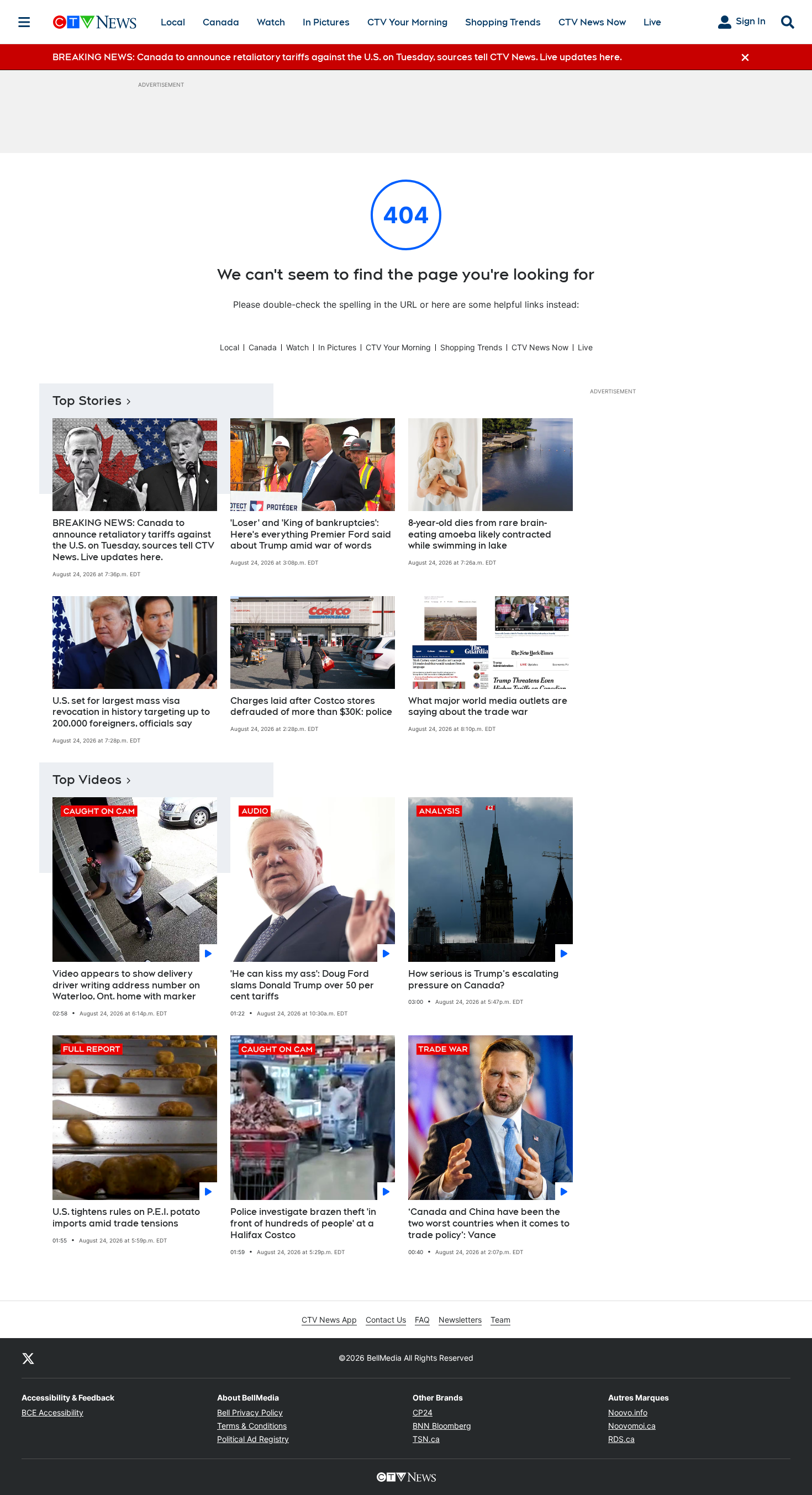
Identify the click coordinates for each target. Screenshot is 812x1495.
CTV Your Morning (407, 22)
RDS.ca (621, 1439)
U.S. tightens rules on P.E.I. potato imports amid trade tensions (126, 1218)
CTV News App (329, 1319)
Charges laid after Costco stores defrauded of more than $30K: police (311, 707)
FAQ (422, 1319)
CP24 (423, 1412)
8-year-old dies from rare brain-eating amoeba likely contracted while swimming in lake (479, 534)
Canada (221, 22)
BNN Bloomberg (442, 1425)
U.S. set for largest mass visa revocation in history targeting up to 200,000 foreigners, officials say (131, 712)
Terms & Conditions (252, 1425)
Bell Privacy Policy (250, 1412)
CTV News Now (592, 22)
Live (652, 22)
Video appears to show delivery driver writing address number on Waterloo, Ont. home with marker (126, 985)
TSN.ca (426, 1439)
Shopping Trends (503, 22)
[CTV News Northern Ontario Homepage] (94, 22)
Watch (271, 22)
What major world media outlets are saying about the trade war (487, 707)
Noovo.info (627, 1412)
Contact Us (386, 1319)
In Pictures (326, 22)
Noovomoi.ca (632, 1425)
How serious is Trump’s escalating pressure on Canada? (483, 979)
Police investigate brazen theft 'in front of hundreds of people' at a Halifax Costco (303, 1223)
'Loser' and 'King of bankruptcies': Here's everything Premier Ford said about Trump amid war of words (310, 534)
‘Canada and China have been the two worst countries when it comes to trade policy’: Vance (489, 1223)
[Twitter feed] (28, 1358)
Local (173, 22)
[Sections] (24, 22)
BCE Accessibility (52, 1412)
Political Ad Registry (253, 1439)
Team (500, 1319)
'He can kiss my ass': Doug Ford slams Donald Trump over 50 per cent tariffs (302, 985)
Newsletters (460, 1319)
